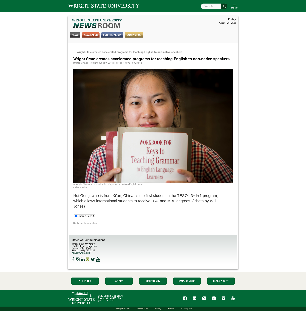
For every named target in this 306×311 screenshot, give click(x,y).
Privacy (157, 309)
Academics (91, 34)
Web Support (186, 309)
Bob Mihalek (82, 62)
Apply (119, 281)
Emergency (153, 281)
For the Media (112, 34)
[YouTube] (98, 259)
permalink (92, 222)
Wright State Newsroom (97, 24)
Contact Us (134, 34)
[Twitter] (93, 259)
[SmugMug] (87, 259)
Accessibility (142, 309)
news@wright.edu (81, 252)
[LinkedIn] (83, 259)
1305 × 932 (130, 62)
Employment (187, 281)
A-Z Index (85, 281)
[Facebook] (73, 259)
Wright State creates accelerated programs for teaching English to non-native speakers (127, 52)
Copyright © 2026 (122, 309)
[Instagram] (78, 259)
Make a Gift (221, 281)
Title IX (171, 309)
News (75, 34)
